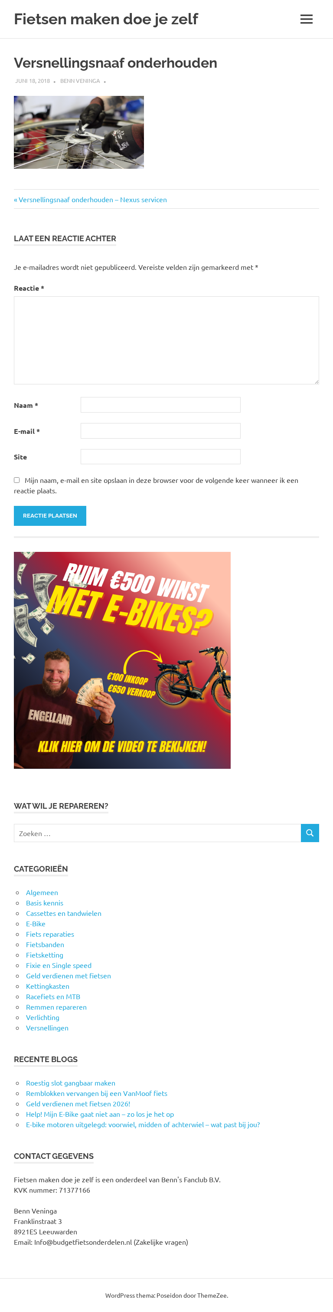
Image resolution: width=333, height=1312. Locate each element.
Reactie (29, 287)
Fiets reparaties (50, 933)
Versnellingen (47, 1027)
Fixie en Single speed (58, 965)
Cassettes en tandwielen (63, 913)
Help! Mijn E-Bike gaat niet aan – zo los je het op (100, 1113)
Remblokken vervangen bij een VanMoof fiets (96, 1093)
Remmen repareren (56, 1006)
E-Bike (36, 923)
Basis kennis (44, 902)
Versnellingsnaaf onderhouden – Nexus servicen (92, 199)
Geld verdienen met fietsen (68, 975)
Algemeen (42, 892)
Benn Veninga (80, 80)
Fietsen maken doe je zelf (106, 19)
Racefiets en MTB (53, 996)
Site (20, 456)
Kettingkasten (47, 985)
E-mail (27, 431)
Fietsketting (44, 954)
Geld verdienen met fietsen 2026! (78, 1103)
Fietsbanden (45, 944)
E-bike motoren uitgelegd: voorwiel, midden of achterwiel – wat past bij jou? (143, 1124)
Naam (26, 405)
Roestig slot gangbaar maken (70, 1082)
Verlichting (42, 1017)
